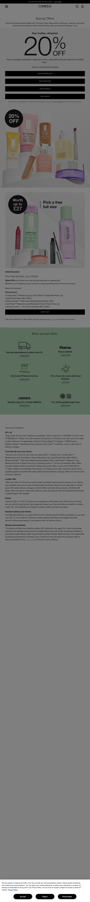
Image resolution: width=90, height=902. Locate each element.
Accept (23, 897)
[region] (45, 891)
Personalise (67, 897)
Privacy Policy (13, 890)
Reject (45, 897)
